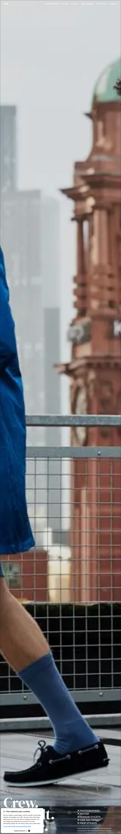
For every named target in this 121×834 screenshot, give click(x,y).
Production (101, 4)
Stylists (74, 4)
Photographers (52, 4)
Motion (65, 4)
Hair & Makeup (87, 4)
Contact (113, 4)
